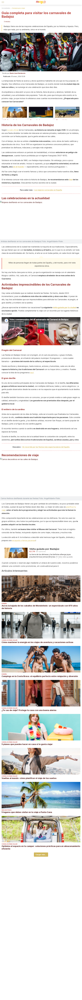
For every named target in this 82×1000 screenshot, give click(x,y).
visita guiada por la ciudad (64, 307)
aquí (32, 373)
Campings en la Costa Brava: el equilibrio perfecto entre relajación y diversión (40, 676)
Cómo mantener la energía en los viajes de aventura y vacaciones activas (37, 642)
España (4, 603)
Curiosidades (6, 8)
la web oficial (12, 130)
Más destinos (6, 810)
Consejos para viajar (18, 8)
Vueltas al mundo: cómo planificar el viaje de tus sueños (29, 778)
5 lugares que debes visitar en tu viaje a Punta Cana (27, 812)
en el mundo (18, 167)
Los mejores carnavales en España (48, 190)
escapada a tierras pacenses (24, 540)
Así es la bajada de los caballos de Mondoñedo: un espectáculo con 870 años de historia (40, 606)
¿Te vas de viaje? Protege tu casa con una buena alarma (29, 710)
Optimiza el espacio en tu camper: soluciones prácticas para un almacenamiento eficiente (41, 847)
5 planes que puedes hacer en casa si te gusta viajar (27, 744)
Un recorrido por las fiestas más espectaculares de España (46, 447)
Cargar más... (41, 855)
